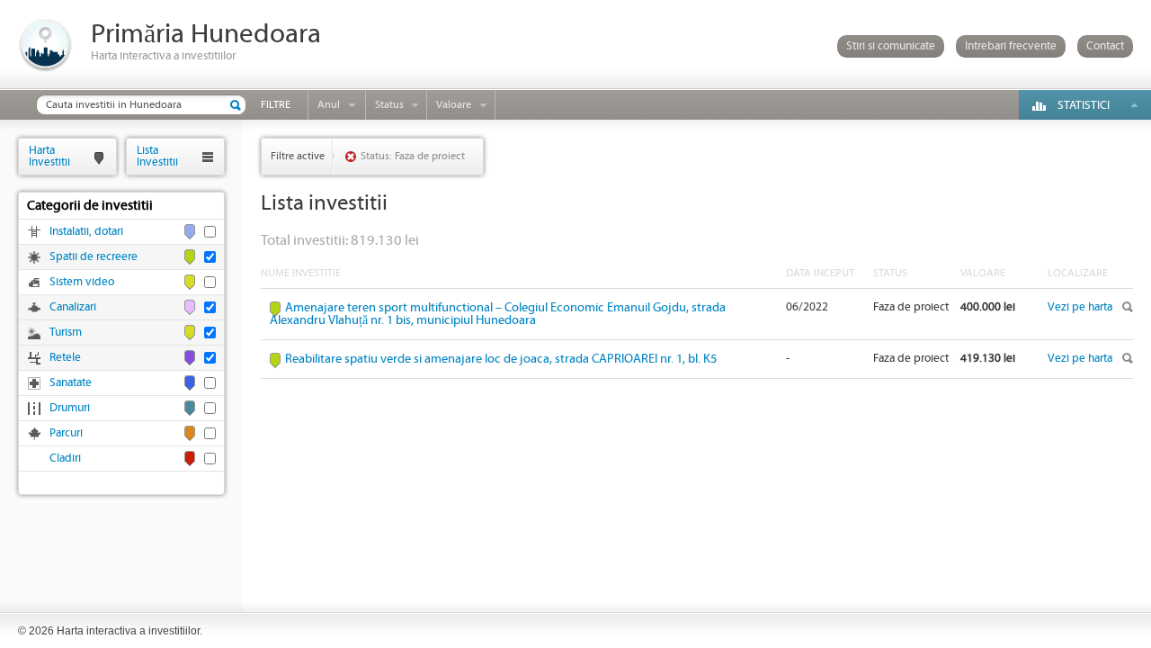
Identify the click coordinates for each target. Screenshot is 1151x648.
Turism (65, 332)
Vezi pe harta (1080, 307)
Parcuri (66, 433)
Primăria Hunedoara (206, 35)
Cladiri (65, 458)
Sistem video (81, 282)
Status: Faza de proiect (413, 156)
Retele (65, 357)
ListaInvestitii (157, 156)
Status (389, 105)
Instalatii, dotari (86, 231)
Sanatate (70, 383)
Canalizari (72, 307)
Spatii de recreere (93, 257)
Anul (328, 105)
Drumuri (69, 408)
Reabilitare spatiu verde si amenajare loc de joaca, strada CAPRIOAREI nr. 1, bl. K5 (501, 359)
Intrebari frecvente (1011, 46)
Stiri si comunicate (890, 46)
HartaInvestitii (49, 156)
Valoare (453, 105)
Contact (1105, 46)
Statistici (1083, 105)
